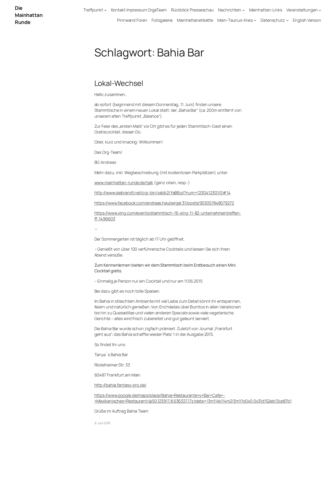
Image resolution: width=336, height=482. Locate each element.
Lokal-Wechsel (118, 83)
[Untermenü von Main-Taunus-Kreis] (255, 20)
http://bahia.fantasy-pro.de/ (120, 385)
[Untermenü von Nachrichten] (243, 10)
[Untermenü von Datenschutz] (287, 20)
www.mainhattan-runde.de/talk (123, 182)
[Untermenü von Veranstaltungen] (320, 10)
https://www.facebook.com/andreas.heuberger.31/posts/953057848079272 (164, 203)
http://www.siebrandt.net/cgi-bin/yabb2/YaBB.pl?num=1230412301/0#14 (162, 192)
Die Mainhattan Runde (29, 15)
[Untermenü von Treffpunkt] (105, 10)
